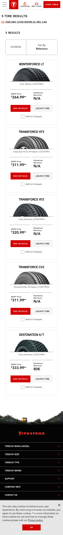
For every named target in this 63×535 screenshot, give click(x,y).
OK (31, 528)
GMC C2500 (37, 6)
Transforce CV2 (31, 267)
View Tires (51, 5)
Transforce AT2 (31, 199)
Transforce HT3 (31, 132)
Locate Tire (43, 109)
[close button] (59, 504)
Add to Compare (34, 116)
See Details (20, 109)
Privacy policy (35, 520)
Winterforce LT (31, 64)
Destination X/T (31, 335)
